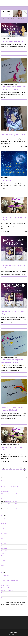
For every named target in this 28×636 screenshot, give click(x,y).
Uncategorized (4, 597)
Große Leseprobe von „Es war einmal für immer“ (10, 486)
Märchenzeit (4, 177)
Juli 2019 (3, 560)
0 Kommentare (6, 100)
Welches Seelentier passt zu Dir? (11, 501)
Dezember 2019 (4, 548)
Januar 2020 (3, 545)
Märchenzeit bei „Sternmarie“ (12, 41)
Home (4, 630)
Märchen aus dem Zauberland (6, 587)
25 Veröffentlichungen (5, 488)
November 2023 (4, 521)
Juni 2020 (3, 535)
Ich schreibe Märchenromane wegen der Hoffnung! (12, 408)
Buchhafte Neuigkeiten (5, 585)
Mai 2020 (3, 538)
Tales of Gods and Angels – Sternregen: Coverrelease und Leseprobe (13, 493)
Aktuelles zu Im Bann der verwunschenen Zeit (9, 580)
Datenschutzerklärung (13, 632)
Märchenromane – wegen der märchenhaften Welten (12, 360)
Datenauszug (22, 630)
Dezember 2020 (4, 533)
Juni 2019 (3, 563)
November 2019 (4, 550)
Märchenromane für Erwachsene (10, 84)
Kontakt (13, 630)
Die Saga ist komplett (5, 491)
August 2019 (3, 558)
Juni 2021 (3, 531)
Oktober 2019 (4, 553)
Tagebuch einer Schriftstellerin (10, 215)
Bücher (7, 630)
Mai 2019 (3, 565)
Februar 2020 (3, 543)
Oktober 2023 (4, 523)
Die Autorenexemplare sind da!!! (13, 134)
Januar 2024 (3, 518)
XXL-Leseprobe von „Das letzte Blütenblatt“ (9, 483)
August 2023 (3, 526)
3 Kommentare (6, 53)
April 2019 (3, 568)
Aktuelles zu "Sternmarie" (8, 132)
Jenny (10, 630)
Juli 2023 (3, 528)
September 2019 (4, 555)
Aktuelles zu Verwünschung (6, 582)
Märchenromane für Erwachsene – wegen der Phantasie (13, 87)
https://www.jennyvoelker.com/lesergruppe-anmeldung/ (11, 609)
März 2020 (3, 540)
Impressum (17, 630)
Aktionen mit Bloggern (7, 38)
